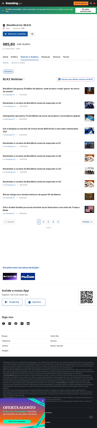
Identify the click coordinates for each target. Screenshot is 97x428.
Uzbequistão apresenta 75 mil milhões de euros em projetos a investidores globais (41, 116)
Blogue (4, 336)
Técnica (56, 57)
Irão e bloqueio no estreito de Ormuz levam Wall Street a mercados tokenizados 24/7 (40, 130)
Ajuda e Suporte (56, 346)
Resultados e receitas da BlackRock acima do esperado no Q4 (32, 156)
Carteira (5, 346)
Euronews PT (10, 95)
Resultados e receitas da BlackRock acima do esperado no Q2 (32, 103)
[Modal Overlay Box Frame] (22, 413)
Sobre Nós (54, 336)
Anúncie (53, 341)
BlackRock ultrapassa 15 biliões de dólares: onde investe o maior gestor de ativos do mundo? (41, 90)
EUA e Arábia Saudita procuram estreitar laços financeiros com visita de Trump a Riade (41, 208)
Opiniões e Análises (18, 63)
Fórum (66, 57)
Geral (5, 57)
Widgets (5, 351)
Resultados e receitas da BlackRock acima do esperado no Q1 (32, 143)
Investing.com (10, 106)
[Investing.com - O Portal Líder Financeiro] (14, 3)
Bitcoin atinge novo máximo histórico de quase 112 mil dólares (32, 194)
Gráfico (14, 57)
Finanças (45, 57)
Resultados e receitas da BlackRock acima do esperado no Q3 (32, 169)
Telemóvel (6, 341)
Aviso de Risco (46, 412)
